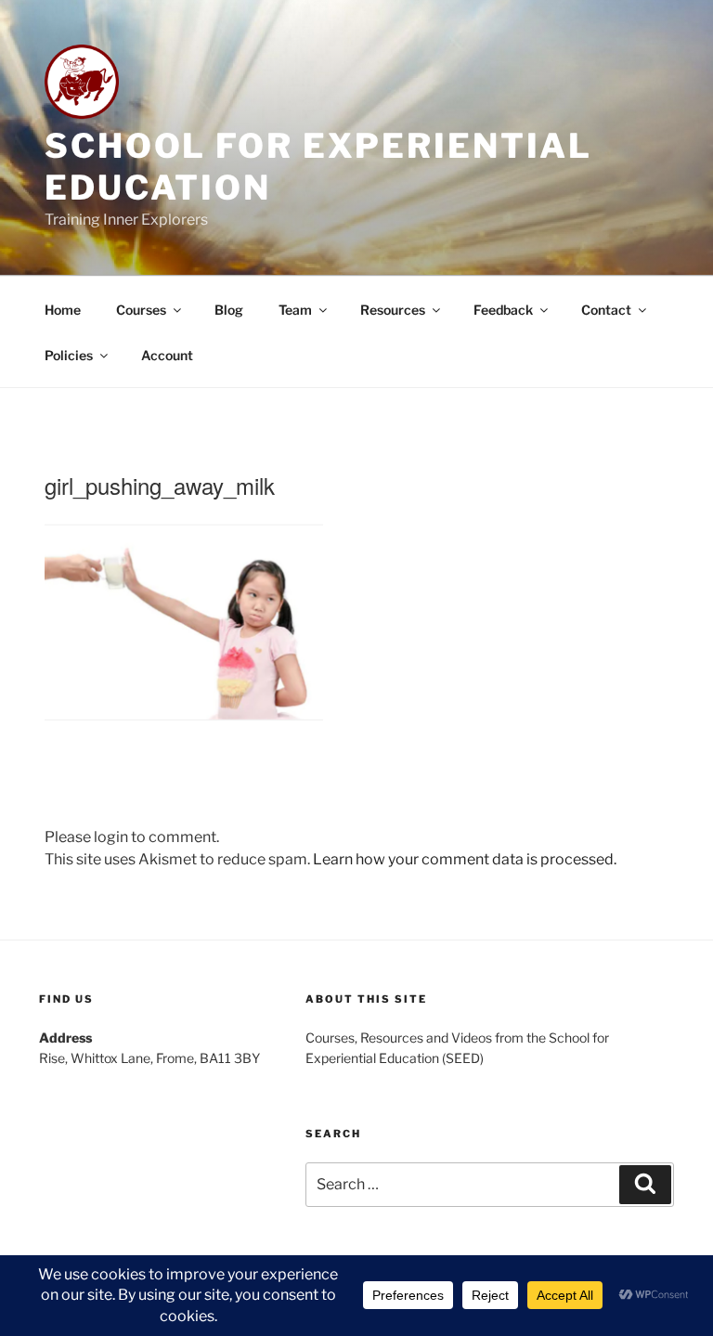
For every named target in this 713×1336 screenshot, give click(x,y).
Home (63, 310)
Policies (69, 355)
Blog (228, 310)
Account (167, 355)
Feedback (503, 310)
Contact (606, 310)
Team (295, 310)
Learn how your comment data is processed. (464, 859)
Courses (141, 310)
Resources (392, 310)
